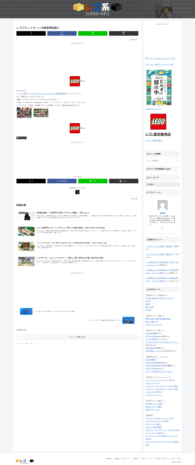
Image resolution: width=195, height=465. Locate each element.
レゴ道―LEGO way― (153, 336)
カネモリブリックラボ (153, 324)
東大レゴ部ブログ (151, 322)
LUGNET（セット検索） (154, 404)
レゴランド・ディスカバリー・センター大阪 (162, 389)
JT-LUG (148, 310)
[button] (123, 33)
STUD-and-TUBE (151, 363)
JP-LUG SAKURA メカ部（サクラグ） (159, 298)
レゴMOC (135, 458)
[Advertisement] (77, 59)
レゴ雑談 (116, 458)
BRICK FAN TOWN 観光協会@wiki (158, 319)
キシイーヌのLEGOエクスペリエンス (159, 371)
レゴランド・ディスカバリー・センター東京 (161, 386)
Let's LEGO (149, 333)
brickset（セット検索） (153, 407)
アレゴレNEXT (150, 339)
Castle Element (151, 348)
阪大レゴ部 (149, 307)
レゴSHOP (108, 458)
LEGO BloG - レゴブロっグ (155, 351)
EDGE (162, 213)
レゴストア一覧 (151, 392)
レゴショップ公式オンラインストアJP (159, 64)
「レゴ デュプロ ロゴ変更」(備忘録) (158, 246)
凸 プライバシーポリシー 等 (171, 458)
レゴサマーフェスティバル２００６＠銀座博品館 (47, 93)
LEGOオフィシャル (152, 409)
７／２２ (19, 93)
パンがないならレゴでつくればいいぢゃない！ (162, 342)
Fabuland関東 (150, 360)
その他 (157, 458)
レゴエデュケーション (153, 395)
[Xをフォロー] (77, 192)
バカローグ (149, 368)
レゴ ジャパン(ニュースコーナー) (157, 380)
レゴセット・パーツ (146, 458)
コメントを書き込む (77, 337)
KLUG (147, 304)
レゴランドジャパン (152, 383)
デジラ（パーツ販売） (153, 424)
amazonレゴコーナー (153, 109)
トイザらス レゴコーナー (154, 421)
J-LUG (147, 301)
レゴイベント (22, 137)
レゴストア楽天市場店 (153, 140)
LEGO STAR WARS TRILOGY (156, 365)
